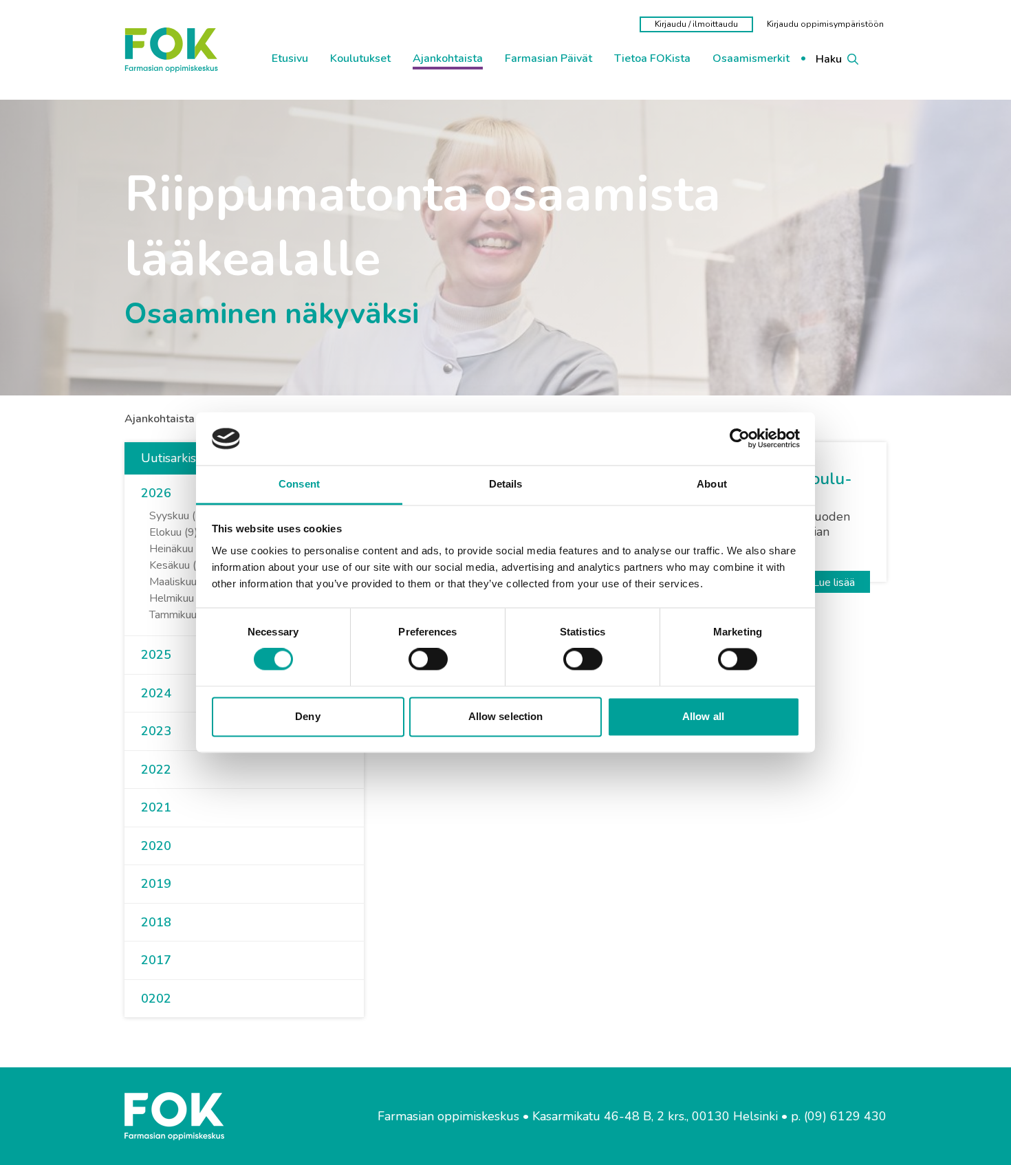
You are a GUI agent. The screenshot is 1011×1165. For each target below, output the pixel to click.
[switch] (428, 660)
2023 (156, 731)
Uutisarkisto (174, 458)
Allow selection (505, 716)
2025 (156, 654)
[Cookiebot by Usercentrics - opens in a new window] (740, 438)
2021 (156, 807)
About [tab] (712, 484)
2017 (156, 960)
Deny (307, 716)
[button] (176, 493)
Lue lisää (834, 582)
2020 (156, 846)
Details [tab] (506, 484)
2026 (156, 493)
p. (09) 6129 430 (839, 1116)
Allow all (703, 716)
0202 (156, 998)
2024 (156, 693)
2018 (156, 922)
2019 (156, 883)
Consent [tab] (299, 484)
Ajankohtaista (159, 418)
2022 (156, 769)
